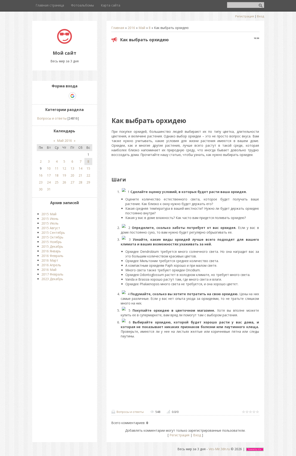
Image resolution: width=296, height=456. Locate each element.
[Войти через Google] (72, 96)
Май (142, 27)
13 (72, 168)
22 (88, 175)
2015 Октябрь (52, 237)
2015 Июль (50, 223)
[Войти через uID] (48, 95)
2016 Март (49, 260)
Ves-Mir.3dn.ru (219, 449)
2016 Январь (51, 251)
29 (88, 182)
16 (41, 175)
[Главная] (64, 42)
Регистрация (244, 16)
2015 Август (50, 228)
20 (72, 175)
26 (64, 182)
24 (49, 182)
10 (49, 168)
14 (80, 168)
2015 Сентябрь (53, 232)
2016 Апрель (51, 265)
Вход (260, 16)
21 (80, 175)
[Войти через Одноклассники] (80, 95)
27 (72, 182)
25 (57, 182)
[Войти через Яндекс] (64, 95)
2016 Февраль (52, 255)
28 (80, 182)
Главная (117, 27)
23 (41, 182)
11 (57, 168)
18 (57, 175)
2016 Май (48, 269)
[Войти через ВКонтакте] (56, 95)
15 (88, 168)
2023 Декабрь (52, 279)
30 (41, 189)
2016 (131, 27)
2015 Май (48, 214)
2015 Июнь (50, 218)
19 (64, 175)
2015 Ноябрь (51, 242)
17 (49, 175)
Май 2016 (64, 140)
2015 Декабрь (52, 246)
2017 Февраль (52, 274)
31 (49, 189)
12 (64, 168)
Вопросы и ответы (130, 412)
